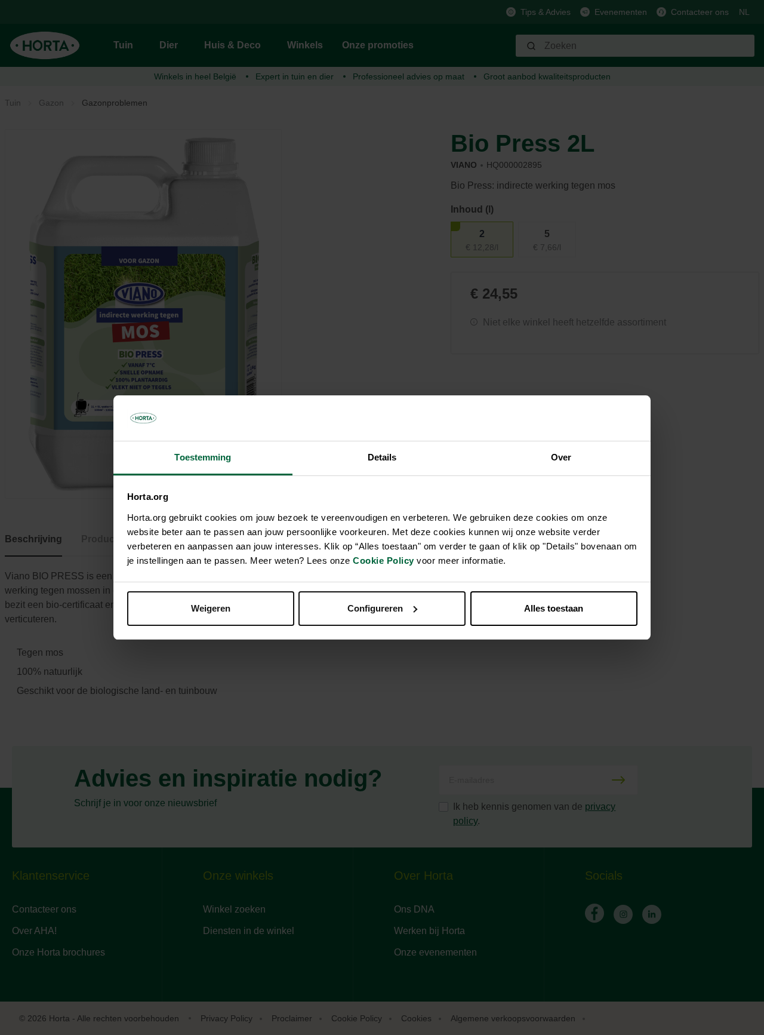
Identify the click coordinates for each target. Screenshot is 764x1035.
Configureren (375, 608)
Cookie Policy (383, 560)
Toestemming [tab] (202, 457)
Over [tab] (561, 457)
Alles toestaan (553, 608)
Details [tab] (382, 457)
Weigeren (210, 608)
